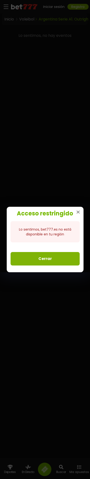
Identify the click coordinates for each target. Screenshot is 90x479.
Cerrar (45, 258)
